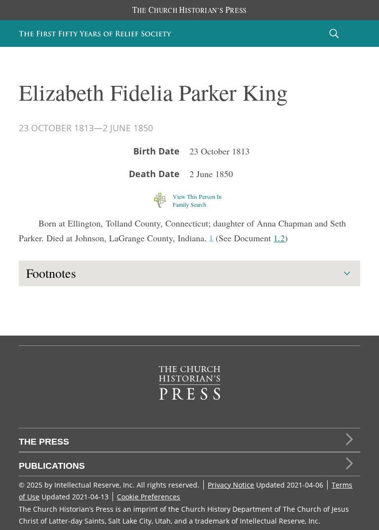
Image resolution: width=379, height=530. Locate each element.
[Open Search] (334, 33)
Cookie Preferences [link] (148, 496)
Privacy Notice (231, 485)
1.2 (279, 238)
